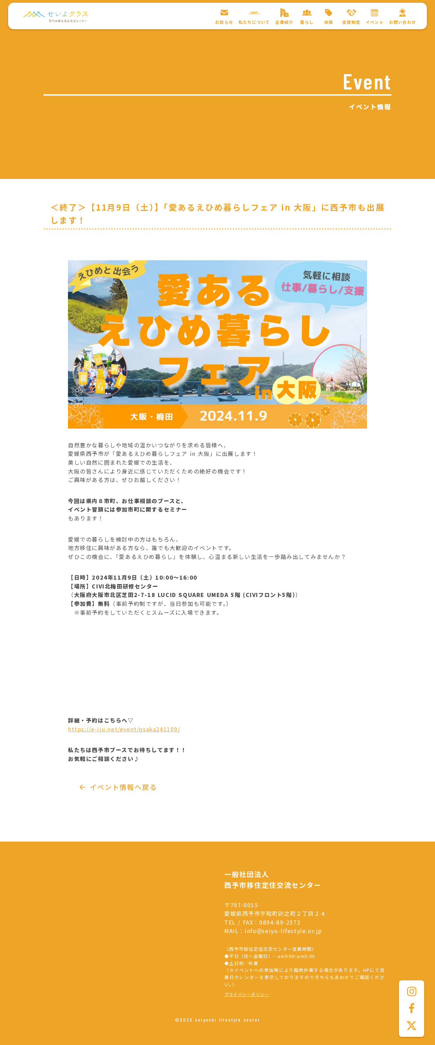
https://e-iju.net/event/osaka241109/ (124, 729)
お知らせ (224, 22)
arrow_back (82, 787)
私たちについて (254, 22)
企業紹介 (284, 22)
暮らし (307, 22)
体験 (328, 22)
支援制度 (351, 22)
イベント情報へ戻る (123, 787)
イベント (375, 22)
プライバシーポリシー (246, 994)
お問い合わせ (402, 22)
